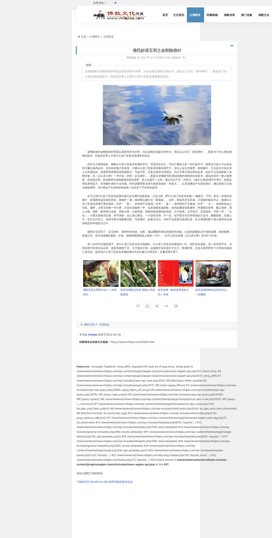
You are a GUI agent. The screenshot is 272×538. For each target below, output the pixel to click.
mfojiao (93, 334)
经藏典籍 (212, 15)
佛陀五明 (89, 324)
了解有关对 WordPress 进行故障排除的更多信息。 (106, 481)
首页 (165, 15)
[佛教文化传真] (120, 15)
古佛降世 (195, 15)
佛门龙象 (246, 15)
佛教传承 (229, 15)
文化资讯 (178, 15)
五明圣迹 (108, 36)
